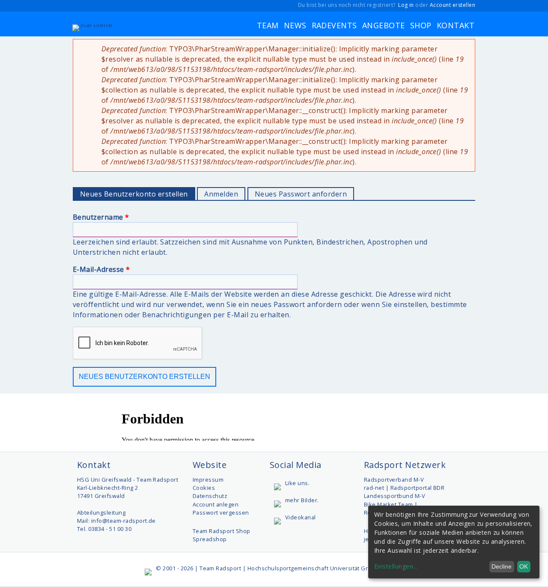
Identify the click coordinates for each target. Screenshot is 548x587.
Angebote (383, 25)
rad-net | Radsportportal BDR (404, 488)
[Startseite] (92, 25)
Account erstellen (452, 5)
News (295, 25)
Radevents (334, 25)
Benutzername (101, 217)
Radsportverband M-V (394, 479)
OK (523, 566)
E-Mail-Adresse (101, 269)
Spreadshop (210, 539)
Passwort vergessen (221, 512)
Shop (421, 25)
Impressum (208, 479)
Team (268, 25)
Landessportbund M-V (394, 496)
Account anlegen (215, 504)
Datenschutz (210, 496)
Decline (501, 566)
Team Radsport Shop (221, 531)
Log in (406, 5)
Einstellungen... (396, 566)
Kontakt (455, 25)
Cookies (204, 488)
